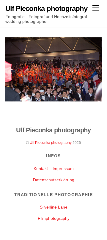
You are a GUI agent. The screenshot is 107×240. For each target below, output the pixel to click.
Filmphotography (54, 218)
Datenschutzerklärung (53, 179)
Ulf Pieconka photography (51, 143)
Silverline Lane (53, 207)
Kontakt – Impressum (54, 168)
